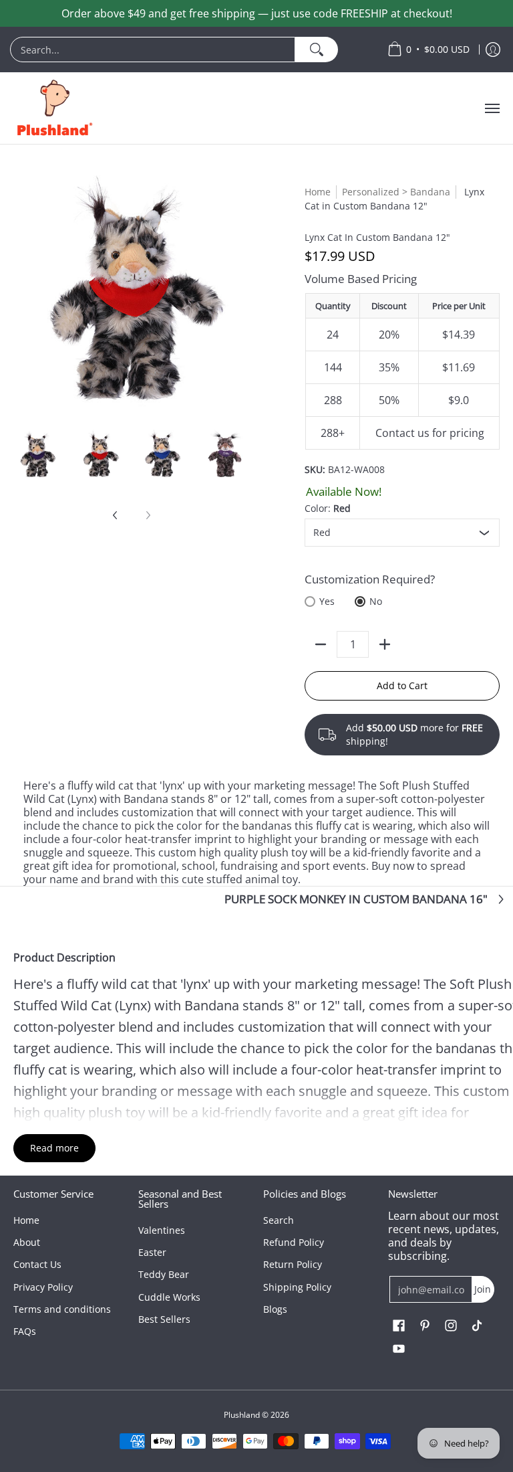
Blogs (275, 1309)
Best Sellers (164, 1319)
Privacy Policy (43, 1287)
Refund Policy (293, 1242)
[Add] (385, 644)
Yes (327, 601)
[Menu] (492, 108)
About (26, 1242)
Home (318, 191)
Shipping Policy (297, 1287)
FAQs (24, 1331)
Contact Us (37, 1264)
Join (482, 1289)
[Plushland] (53, 108)
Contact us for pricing (429, 433)
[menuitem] (192, 49)
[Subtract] (321, 644)
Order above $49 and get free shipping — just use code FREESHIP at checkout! (256, 13)
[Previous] (115, 515)
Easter (152, 1252)
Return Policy (292, 1264)
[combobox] (152, 49)
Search (278, 1220)
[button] (398, 1326)
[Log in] (493, 49)
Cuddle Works (169, 1297)
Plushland (242, 1414)
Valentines (161, 1230)
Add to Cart (402, 685)
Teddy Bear (163, 1274)
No (375, 601)
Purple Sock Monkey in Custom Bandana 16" (356, 899)
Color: (328, 508)
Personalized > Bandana (396, 191)
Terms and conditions (62, 1309)
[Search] (316, 49)
